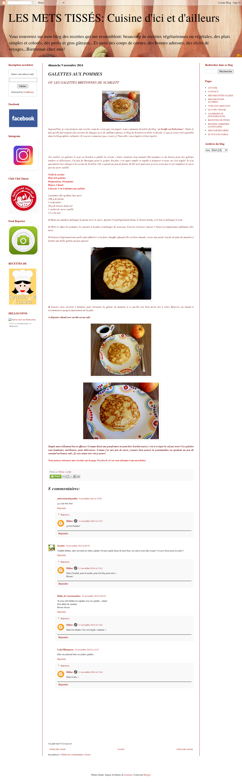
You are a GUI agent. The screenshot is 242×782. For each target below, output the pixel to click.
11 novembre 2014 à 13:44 (90, 624)
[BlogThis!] (68, 476)
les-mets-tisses (23, 323)
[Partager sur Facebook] (75, 476)
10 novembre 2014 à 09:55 (78, 545)
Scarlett (61, 545)
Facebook (102, 460)
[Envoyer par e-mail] (64, 476)
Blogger (146, 774)
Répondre (61, 508)
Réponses (65, 514)
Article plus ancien (184, 748)
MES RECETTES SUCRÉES (216, 100)
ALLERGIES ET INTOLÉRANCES (216, 115)
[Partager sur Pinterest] (78, 476)
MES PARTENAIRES (218, 130)
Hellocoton (13, 326)
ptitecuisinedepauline (67, 498)
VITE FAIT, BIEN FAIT (219, 105)
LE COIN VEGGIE (217, 109)
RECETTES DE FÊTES (219, 119)
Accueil (120, 748)
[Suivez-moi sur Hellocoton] (22, 319)
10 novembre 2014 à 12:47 (87, 649)
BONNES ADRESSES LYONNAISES (218, 125)
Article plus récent (57, 748)
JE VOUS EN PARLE (218, 134)
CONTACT (213, 91)
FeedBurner (28, 91)
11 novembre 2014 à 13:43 (90, 520)
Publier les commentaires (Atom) (76, 754)
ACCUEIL (213, 87)
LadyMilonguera (65, 649)
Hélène (69, 521)
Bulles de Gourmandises (69, 596)
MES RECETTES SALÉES (220, 95)
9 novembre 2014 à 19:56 (90, 498)
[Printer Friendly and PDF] (55, 477)
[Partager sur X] (71, 476)
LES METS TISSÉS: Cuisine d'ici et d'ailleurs (114, 17)
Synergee (128, 774)
